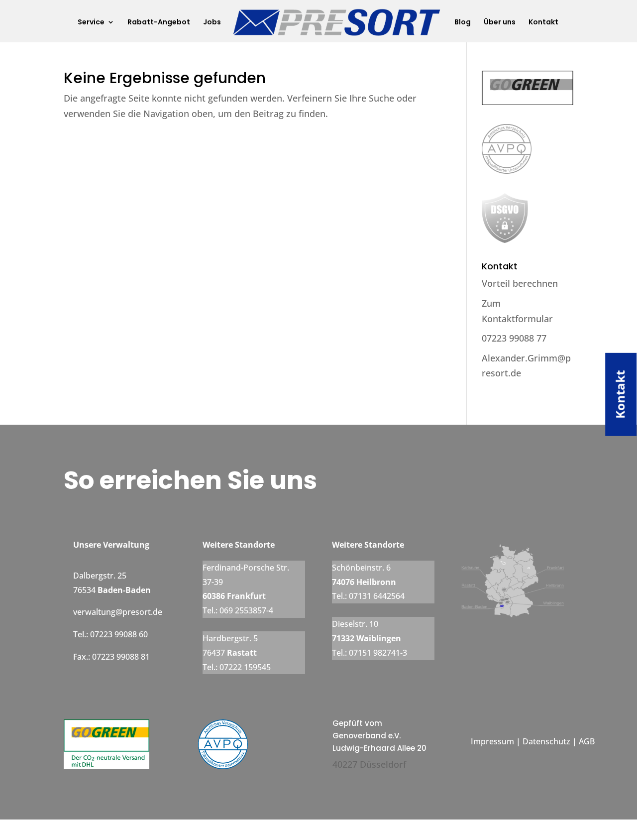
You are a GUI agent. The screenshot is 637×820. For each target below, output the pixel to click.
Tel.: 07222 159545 (237, 667)
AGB (586, 741)
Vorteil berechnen (520, 283)
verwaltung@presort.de (117, 611)
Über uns (500, 22)
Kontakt (543, 22)
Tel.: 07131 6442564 (368, 595)
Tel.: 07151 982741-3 (369, 652)
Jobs (212, 22)
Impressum (492, 741)
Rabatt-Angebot (158, 22)
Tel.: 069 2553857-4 (238, 610)
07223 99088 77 (514, 338)
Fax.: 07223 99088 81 (111, 656)
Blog (462, 22)
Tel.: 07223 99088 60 (110, 634)
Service (91, 22)
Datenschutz (547, 741)
